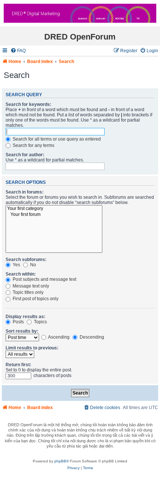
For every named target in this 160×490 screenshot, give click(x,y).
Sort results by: (22, 331)
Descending (91, 337)
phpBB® (61, 461)
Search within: (21, 274)
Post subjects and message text (44, 279)
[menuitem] (18, 51)
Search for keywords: (28, 104)
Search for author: (25, 154)
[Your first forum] (54, 215)
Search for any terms (33, 145)
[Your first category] (54, 209)
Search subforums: (26, 259)
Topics (40, 321)
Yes (16, 264)
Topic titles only (28, 292)
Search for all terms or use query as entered (56, 139)
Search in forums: (25, 192)
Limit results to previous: (32, 348)
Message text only (30, 286)
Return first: (18, 364)
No (32, 264)
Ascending (58, 337)
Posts (18, 321)
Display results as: (25, 316)
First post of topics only (35, 298)
